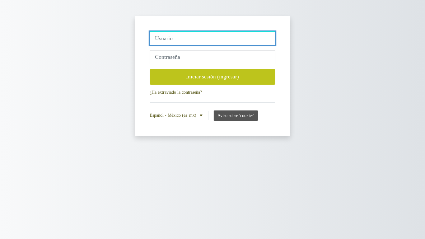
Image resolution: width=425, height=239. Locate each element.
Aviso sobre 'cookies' (235, 115)
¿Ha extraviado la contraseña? (176, 92)
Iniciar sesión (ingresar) (212, 77)
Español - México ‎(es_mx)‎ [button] (174, 115)
